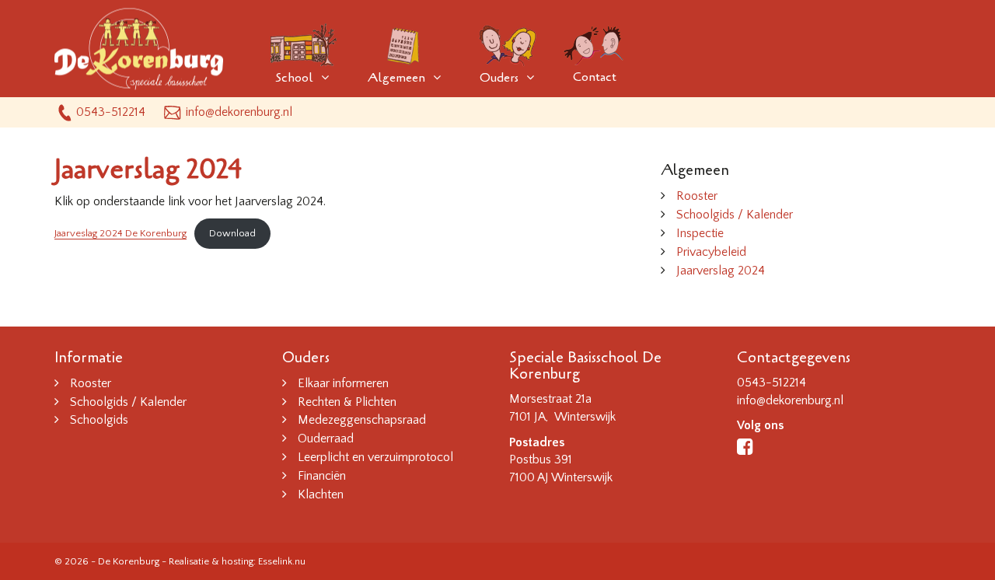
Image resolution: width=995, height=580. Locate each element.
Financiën (322, 476)
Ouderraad (326, 438)
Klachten (321, 494)
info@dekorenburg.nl (239, 112)
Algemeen (396, 77)
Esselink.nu (281, 561)
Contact (594, 77)
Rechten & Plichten (347, 402)
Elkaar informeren (343, 383)
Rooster (696, 196)
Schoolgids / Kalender (734, 215)
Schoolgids (99, 420)
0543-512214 (110, 112)
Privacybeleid (711, 252)
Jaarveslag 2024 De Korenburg (120, 233)
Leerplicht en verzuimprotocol (375, 457)
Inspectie (700, 233)
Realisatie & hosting (211, 561)
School (294, 77)
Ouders (499, 77)
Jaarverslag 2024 (720, 271)
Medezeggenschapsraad (362, 420)
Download (232, 233)
